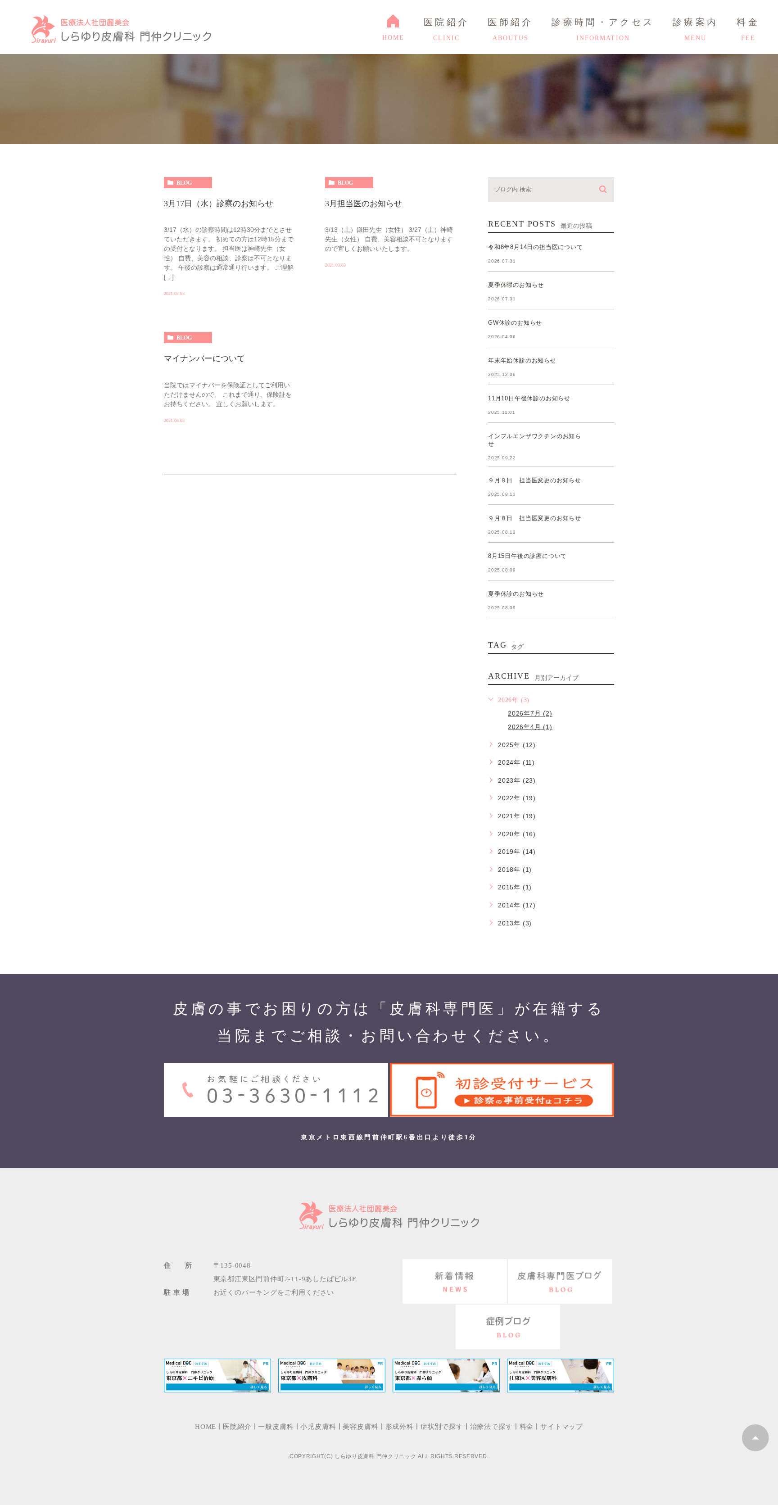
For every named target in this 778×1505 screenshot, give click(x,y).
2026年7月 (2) (530, 713)
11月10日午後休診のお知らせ (529, 398)
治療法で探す (491, 1426)
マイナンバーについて (204, 358)
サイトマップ (561, 1426)
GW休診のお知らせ (515, 322)
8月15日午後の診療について (527, 556)
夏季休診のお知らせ (516, 593)
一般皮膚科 (276, 1426)
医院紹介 (237, 1426)
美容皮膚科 (360, 1426)
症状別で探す (442, 1426)
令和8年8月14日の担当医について (535, 247)
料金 (527, 1426)
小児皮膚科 (318, 1426)
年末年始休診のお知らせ (522, 360)
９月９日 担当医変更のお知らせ (534, 480)
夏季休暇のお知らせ (516, 284)
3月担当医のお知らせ (363, 203)
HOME (599, 151)
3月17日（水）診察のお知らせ (218, 203)
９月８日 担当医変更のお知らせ (534, 518)
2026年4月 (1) (530, 726)
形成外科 (399, 1426)
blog (184, 183)
